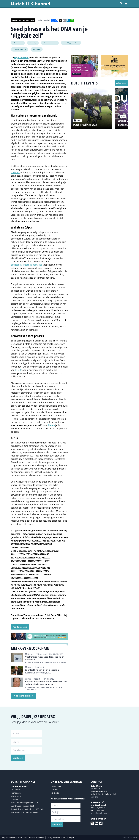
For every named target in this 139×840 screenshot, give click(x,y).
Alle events (121, 83)
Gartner (54, 789)
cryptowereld (21, 57)
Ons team (15, 789)
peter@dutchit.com (99, 813)
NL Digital (55, 793)
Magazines (16, 796)
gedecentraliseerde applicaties (26, 264)
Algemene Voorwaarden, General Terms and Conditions (23, 837)
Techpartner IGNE (130, 837)
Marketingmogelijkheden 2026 (24, 802)
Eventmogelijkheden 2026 (22, 806)
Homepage (16, 793)
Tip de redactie (20, 627)
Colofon (14, 799)
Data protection (50, 43)
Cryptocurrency (20, 49)
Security (33, 43)
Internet (36, 49)
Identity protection (71, 43)
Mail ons (94, 797)
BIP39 (18, 369)
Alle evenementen (19, 786)
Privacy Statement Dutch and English (60, 837)
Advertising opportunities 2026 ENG (27, 809)
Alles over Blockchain (23, 695)
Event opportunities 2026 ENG (24, 812)
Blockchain (18, 43)
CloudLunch (56, 786)
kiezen (51, 425)
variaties (15, 172)
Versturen (18, 757)
